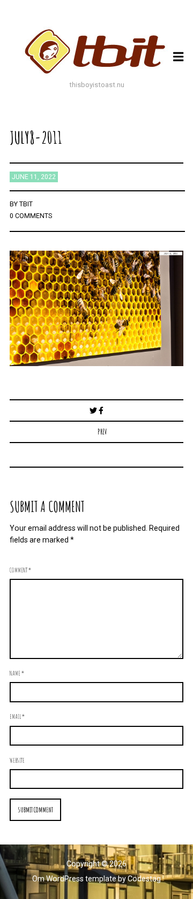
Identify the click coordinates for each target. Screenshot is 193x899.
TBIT (26, 204)
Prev (102, 431)
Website (17, 760)
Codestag (144, 878)
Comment (20, 569)
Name (17, 673)
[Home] (96, 51)
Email (17, 716)
